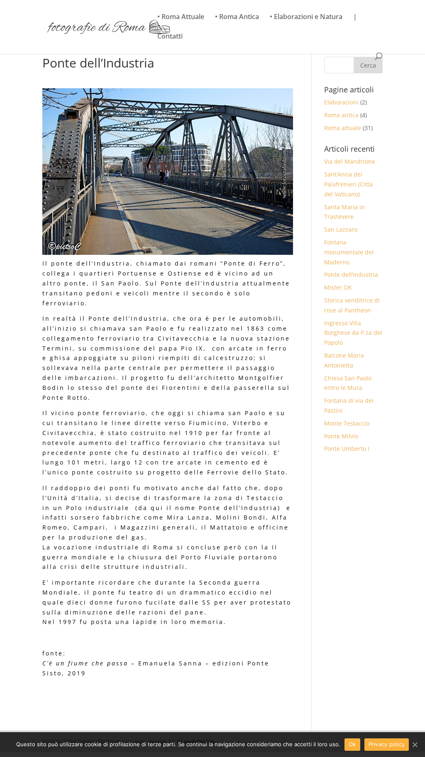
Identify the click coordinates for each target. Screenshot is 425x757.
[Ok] (414, 744)
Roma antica (341, 115)
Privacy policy (387, 744)
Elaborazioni (341, 102)
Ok (352, 744)
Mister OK (338, 287)
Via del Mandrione (349, 161)
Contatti (170, 37)
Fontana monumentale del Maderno (349, 252)
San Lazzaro (340, 229)
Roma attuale (342, 128)
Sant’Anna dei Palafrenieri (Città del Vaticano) (348, 184)
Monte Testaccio (346, 423)
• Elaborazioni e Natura (306, 17)
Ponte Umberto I (346, 448)
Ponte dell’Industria (351, 274)
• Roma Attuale (180, 17)
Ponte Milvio (341, 436)
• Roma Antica (237, 17)
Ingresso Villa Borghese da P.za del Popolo (353, 333)
